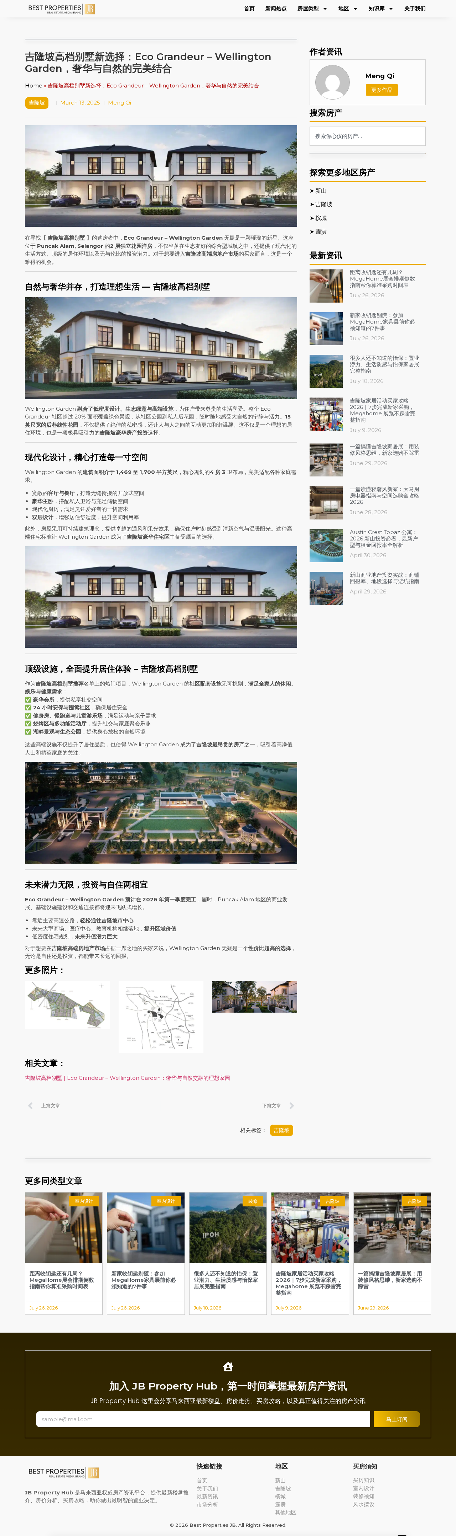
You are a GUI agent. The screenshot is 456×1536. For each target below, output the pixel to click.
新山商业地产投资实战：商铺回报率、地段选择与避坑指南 (384, 578)
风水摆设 (363, 1504)
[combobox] (368, 136)
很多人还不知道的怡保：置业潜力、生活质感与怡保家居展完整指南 (384, 364)
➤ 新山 (318, 190)
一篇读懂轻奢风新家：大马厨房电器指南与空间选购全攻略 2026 (384, 495)
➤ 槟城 (319, 218)
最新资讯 (207, 1496)
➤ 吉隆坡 (321, 204)
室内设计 (363, 1488)
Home (33, 85)
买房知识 (363, 1480)
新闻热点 (276, 8)
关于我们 (415, 8)
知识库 (377, 8)
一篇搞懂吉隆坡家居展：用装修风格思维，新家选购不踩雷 (384, 449)
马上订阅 (397, 1419)
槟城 (280, 1496)
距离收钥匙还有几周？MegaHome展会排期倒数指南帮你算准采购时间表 (382, 278)
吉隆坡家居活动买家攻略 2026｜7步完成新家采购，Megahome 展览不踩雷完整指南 (382, 410)
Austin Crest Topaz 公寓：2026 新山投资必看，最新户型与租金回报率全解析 (384, 538)
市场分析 (207, 1504)
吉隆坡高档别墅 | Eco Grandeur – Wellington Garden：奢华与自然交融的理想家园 (127, 1077)
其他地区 (285, 1512)
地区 (343, 8)
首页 (249, 8)
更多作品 (382, 89)
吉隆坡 (37, 102)
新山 (280, 1480)
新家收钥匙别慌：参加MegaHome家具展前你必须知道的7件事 (382, 321)
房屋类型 (308, 8)
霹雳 (280, 1504)
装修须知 (363, 1496)
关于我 (205, 1488)
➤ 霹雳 (319, 231)
